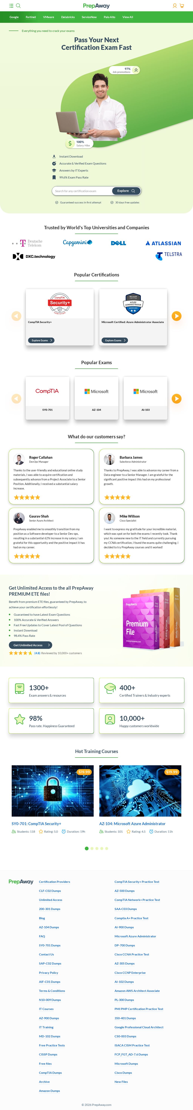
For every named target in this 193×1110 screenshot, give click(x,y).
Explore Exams (40, 340)
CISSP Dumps (48, 1054)
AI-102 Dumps (124, 981)
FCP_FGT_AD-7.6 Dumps (131, 1054)
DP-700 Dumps (125, 945)
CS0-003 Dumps (125, 1036)
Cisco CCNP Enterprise (130, 972)
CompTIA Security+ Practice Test (137, 881)
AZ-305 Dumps (125, 963)
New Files (121, 1081)
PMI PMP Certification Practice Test (139, 1009)
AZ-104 (96, 409)
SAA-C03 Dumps (126, 909)
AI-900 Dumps (124, 927)
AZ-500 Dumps (125, 890)
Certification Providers (54, 881)
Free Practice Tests (52, 1045)
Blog (42, 918)
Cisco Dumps (123, 1072)
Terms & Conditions (52, 990)
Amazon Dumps (49, 1090)
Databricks (68, 17)
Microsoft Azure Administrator (135, 936)
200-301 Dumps (49, 909)
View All (128, 17)
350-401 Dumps (125, 1018)
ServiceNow (89, 17)
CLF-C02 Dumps (50, 890)
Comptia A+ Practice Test (131, 918)
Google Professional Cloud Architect (139, 1027)
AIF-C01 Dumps (49, 981)
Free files (45, 1063)
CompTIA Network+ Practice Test (137, 900)
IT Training (46, 1027)
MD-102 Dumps (49, 1036)
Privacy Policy (48, 972)
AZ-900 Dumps (49, 1018)
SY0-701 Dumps (50, 945)
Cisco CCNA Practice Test (132, 954)
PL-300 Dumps (124, 1000)
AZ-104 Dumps (49, 927)
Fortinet (31, 17)
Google (14, 17)
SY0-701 (47, 409)
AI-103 (146, 409)
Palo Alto (109, 17)
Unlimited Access (50, 900)
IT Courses (46, 1009)
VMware (48, 17)
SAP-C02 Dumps (50, 963)
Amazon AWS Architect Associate (137, 990)
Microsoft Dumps (126, 1063)
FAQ (42, 936)
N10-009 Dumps (50, 1000)
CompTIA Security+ (40, 322)
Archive (44, 1081)
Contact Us (46, 954)
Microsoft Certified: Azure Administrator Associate (133, 322)
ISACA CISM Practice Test (132, 1045)
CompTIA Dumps (50, 1072)
